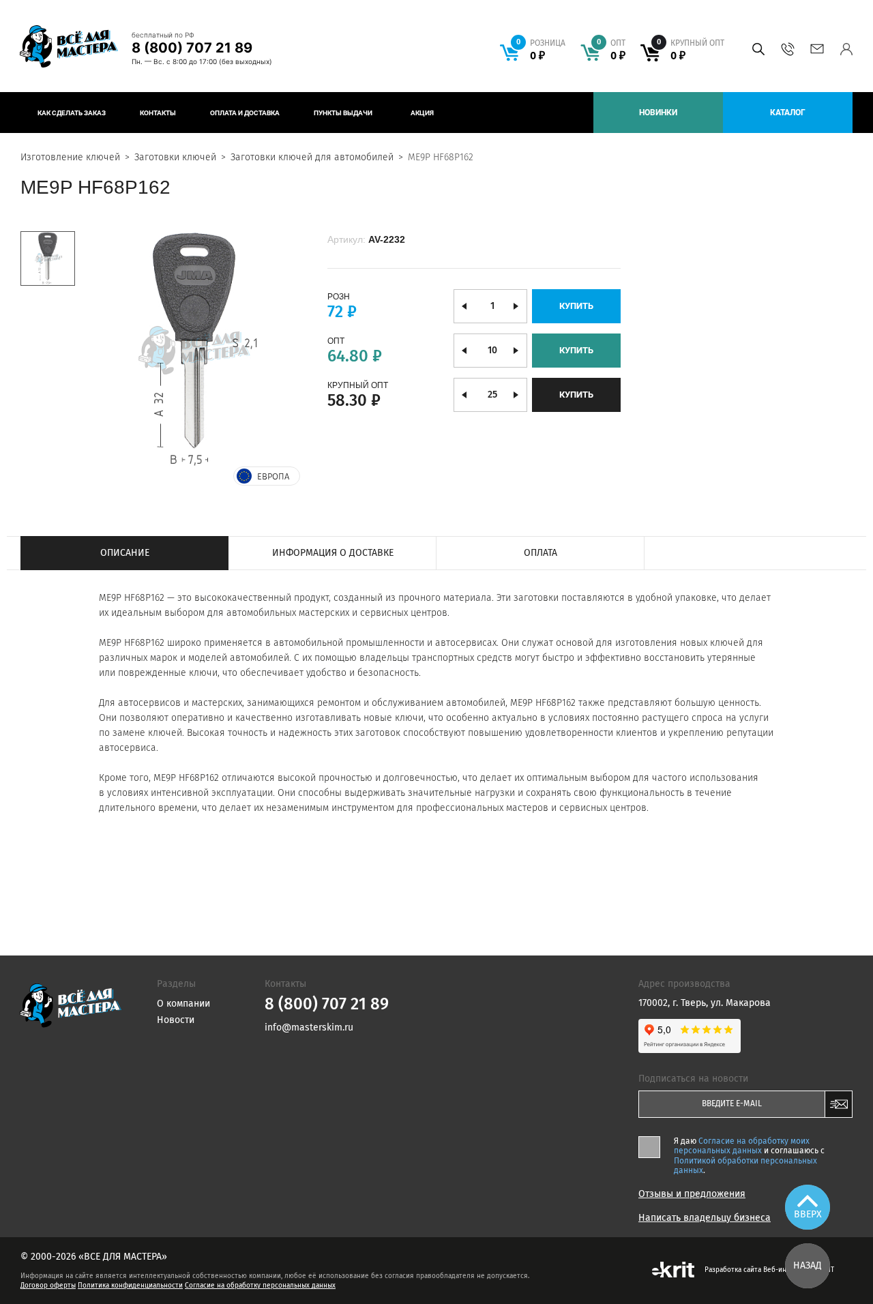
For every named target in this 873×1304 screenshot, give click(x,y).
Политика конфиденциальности (130, 1285)
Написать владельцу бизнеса (704, 1218)
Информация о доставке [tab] (333, 553)
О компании (183, 1003)
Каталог (787, 112)
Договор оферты (48, 1285)
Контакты (158, 113)
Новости (175, 1020)
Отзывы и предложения (691, 1194)
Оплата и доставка (245, 113)
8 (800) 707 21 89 (192, 48)
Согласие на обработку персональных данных (260, 1285)
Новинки (658, 112)
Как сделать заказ (72, 113)
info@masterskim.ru (816, 49)
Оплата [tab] (540, 553)
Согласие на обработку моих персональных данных (742, 1145)
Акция (422, 113)
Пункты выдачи (343, 113)
